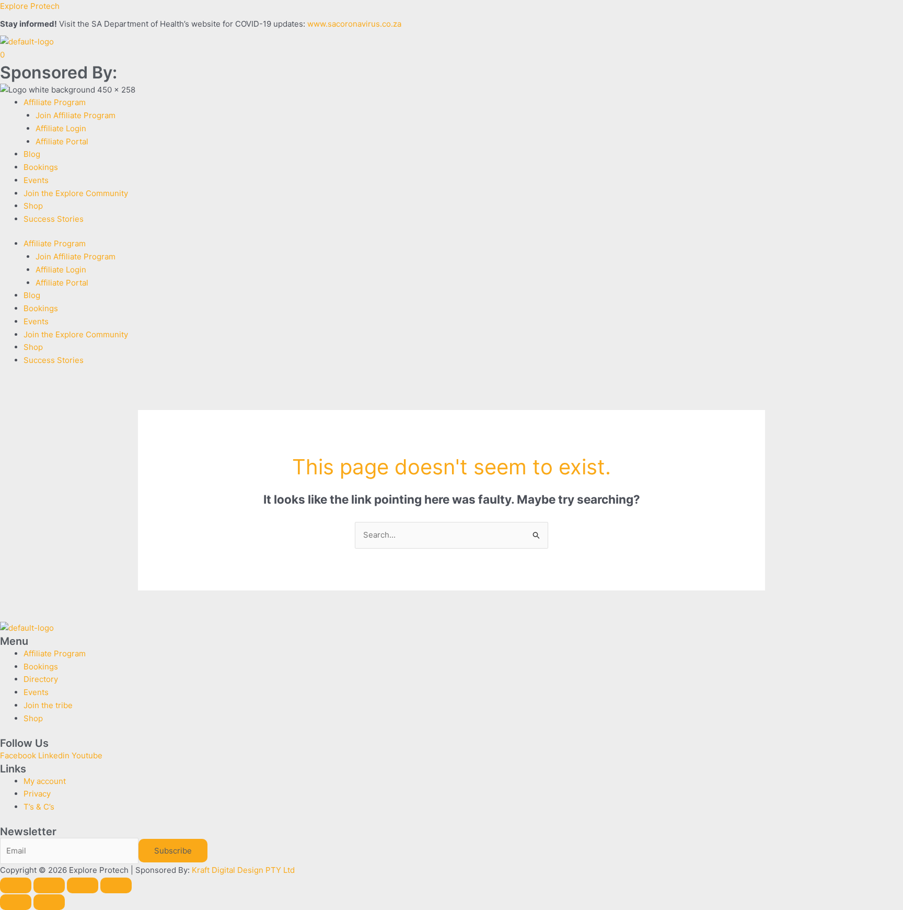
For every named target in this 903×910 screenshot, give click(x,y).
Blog (32, 154)
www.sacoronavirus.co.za (354, 24)
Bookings (41, 167)
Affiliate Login (61, 128)
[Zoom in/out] (15, 885)
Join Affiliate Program (75, 115)
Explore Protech (30, 6)
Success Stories (54, 219)
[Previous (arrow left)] (15, 902)
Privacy (37, 794)
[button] (463, 102)
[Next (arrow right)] (49, 902)
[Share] (82, 885)
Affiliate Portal (62, 141)
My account (45, 781)
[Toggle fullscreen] (49, 885)
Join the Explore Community (76, 193)
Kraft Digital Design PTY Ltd (243, 870)
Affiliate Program (55, 102)
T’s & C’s (39, 807)
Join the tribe (48, 705)
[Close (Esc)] (116, 885)
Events (36, 180)
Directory (41, 679)
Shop (33, 206)
